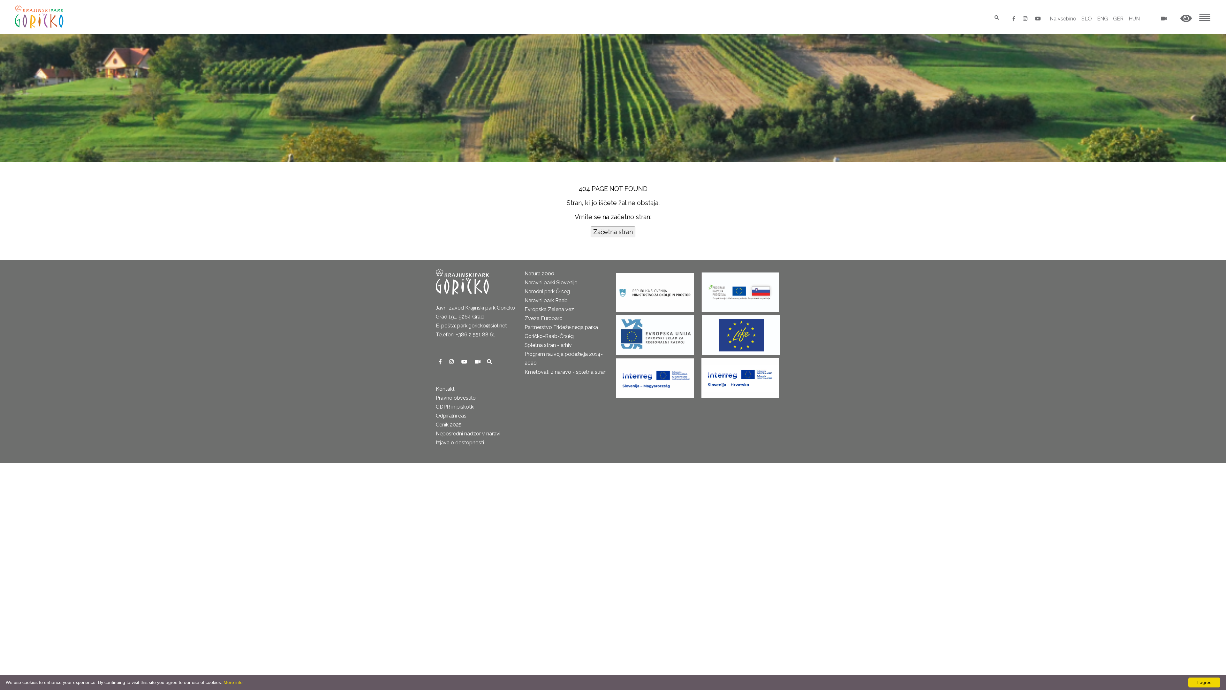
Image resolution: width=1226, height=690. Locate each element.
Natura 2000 (539, 274)
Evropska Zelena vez (549, 309)
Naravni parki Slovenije (551, 283)
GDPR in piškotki (455, 407)
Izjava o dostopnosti (460, 443)
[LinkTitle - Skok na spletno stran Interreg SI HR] (740, 376)
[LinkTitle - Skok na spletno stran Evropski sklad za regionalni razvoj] (655, 333)
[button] (1186, 19)
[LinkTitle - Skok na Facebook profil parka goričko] (1015, 18)
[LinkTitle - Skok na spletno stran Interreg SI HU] (655, 376)
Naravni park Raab (546, 300)
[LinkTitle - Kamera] (478, 362)
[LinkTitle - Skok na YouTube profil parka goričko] (1038, 18)
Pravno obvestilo (456, 398)
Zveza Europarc (543, 318)
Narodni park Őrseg (547, 291)
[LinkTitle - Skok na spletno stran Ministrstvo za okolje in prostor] (655, 290)
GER (1118, 19)
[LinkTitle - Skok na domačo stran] (39, 17)
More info (233, 682)
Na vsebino (1063, 19)
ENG (1102, 19)
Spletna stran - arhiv (548, 345)
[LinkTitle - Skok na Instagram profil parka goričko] (1026, 18)
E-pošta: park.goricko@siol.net (471, 326)
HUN (1134, 19)
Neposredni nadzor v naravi (468, 434)
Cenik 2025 (449, 425)
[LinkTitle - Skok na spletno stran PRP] (740, 290)
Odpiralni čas (451, 416)
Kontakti (446, 389)
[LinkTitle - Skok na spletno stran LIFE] (741, 333)
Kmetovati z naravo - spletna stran (566, 372)
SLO (1086, 19)
